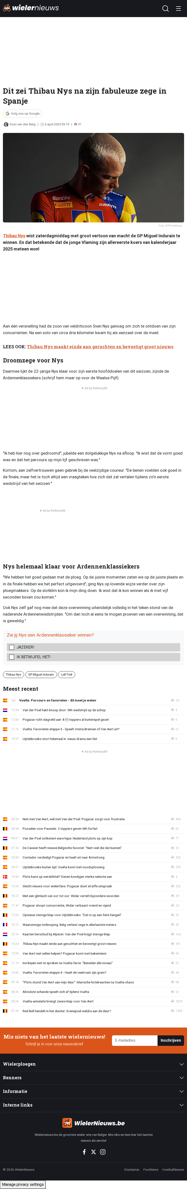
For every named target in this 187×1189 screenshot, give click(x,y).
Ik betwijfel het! (34, 657)
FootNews (150, 1169)
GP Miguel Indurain (41, 674)
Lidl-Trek (66, 674)
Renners (12, 1077)
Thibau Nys (14, 235)
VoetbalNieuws (173, 1169)
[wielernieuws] (93, 1123)
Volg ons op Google (25, 113)
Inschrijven (171, 1040)
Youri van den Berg (22, 124)
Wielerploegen (19, 1064)
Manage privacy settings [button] (23, 1184)
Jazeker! (25, 647)
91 (79, 124)
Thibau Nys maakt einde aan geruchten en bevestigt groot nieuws (100, 347)
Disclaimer (132, 1169)
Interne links (17, 1105)
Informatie (15, 1091)
